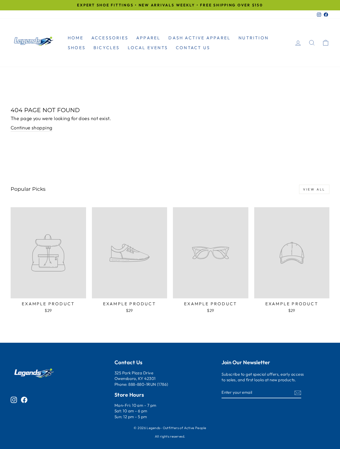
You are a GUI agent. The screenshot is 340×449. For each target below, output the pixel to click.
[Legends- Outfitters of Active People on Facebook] (24, 399)
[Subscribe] (297, 392)
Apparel (148, 37)
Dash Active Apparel (199, 37)
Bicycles (107, 47)
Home (75, 37)
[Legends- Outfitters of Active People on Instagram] (14, 399)
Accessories (109, 37)
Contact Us (193, 47)
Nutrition (254, 37)
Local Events (148, 47)
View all (314, 189)
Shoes (77, 47)
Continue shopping (31, 128)
